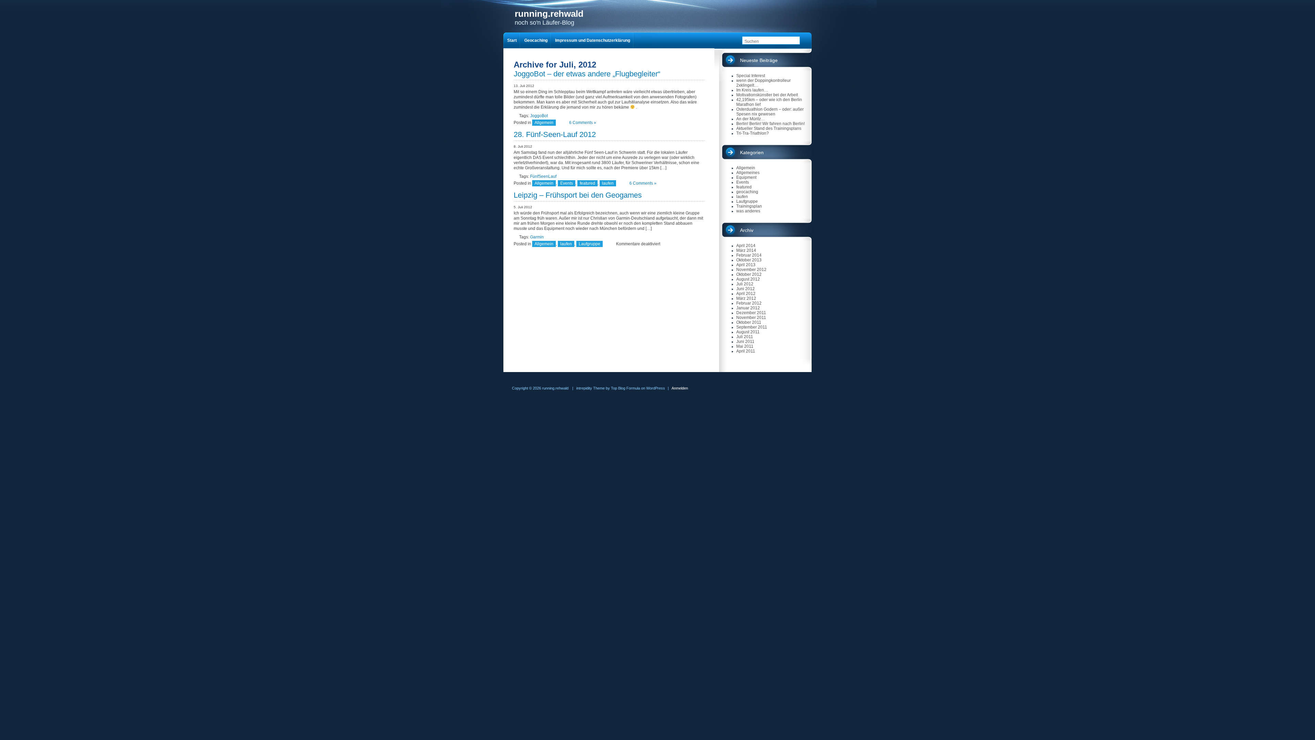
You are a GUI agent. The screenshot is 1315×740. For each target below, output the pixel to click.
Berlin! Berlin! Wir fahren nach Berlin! (770, 123)
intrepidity (584, 388)
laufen (608, 183)
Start (512, 40)
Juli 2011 (744, 336)
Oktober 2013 (749, 260)
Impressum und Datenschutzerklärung (592, 40)
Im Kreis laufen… (752, 90)
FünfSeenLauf (543, 176)
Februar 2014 (749, 255)
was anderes (748, 211)
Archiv (746, 230)
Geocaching (536, 40)
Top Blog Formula (625, 388)
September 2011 (751, 327)
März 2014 (746, 250)
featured (587, 183)
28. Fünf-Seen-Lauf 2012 (555, 134)
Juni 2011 (745, 341)
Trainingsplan (749, 206)
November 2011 (751, 317)
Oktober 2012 (749, 274)
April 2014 (745, 245)
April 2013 (745, 264)
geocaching (747, 191)
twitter (778, 24)
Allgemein (544, 122)
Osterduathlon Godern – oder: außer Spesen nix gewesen (770, 111)
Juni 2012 (745, 288)
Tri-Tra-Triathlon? (752, 133)
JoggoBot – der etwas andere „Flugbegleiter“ (587, 74)
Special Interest (750, 75)
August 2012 (748, 279)
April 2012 (745, 293)
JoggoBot (539, 115)
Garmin (537, 237)
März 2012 (746, 298)
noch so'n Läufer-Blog (549, 17)
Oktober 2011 (748, 322)
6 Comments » (582, 122)
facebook (793, 24)
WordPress (655, 388)
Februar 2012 (749, 303)
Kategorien (752, 152)
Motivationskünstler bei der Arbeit (767, 94)
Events (566, 183)
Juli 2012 (744, 284)
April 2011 (745, 351)
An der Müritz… (750, 118)
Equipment (746, 177)
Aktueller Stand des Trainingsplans (768, 128)
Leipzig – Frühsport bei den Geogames (578, 195)
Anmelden (680, 388)
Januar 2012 (748, 308)
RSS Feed (805, 24)
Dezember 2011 (751, 312)
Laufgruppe (589, 244)
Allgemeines (748, 172)
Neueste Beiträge (759, 60)
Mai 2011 (744, 346)
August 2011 (748, 332)
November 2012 (751, 269)
